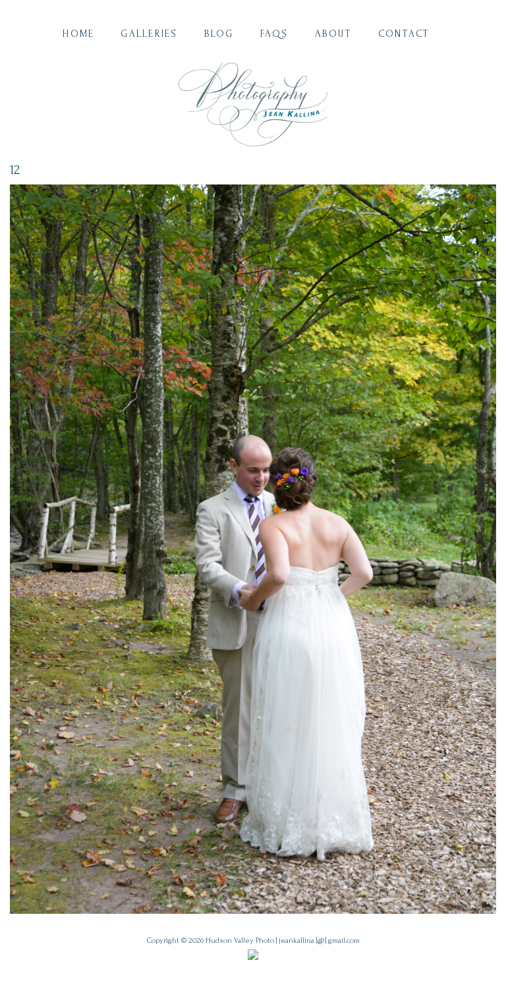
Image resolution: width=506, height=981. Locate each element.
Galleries (149, 34)
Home (78, 34)
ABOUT (333, 34)
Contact (404, 34)
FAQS (274, 34)
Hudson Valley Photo (240, 940)
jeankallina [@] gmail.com (319, 940)
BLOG (219, 34)
